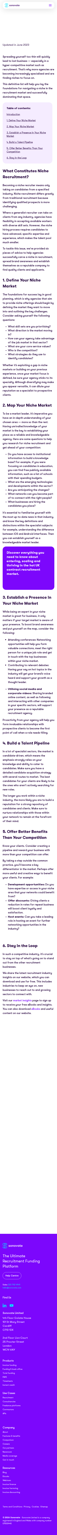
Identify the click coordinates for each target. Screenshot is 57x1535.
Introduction (13, 114)
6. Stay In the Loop (17, 158)
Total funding (9, 1373)
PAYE (5, 1377)
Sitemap (44, 1506)
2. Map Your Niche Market (20, 126)
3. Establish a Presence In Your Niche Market (26, 134)
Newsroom (7, 1451)
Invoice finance (9, 1484)
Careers (6, 1443)
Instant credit (9, 1385)
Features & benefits (11, 1436)
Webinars (7, 1480)
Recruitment (8, 1397)
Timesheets (8, 1381)
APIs (4, 1413)
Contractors (8, 1409)
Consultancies (9, 1401)
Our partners (8, 1447)
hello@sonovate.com (12, 1287)
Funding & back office (12, 1369)
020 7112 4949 (14, 1284)
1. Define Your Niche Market (21, 120)
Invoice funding (9, 1365)
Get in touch (8, 1459)
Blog (5, 1472)
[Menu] (50, 5)
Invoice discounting (11, 1492)
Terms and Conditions (12, 1506)
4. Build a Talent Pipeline (20, 142)
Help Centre (12, 1276)
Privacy (27, 1506)
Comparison (8, 1439)
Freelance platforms (12, 1405)
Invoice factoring (10, 1488)
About (5, 1432)
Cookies (35, 1506)
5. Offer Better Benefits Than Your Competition (25, 150)
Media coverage (10, 1455)
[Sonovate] (12, 5)
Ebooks (6, 1476)
